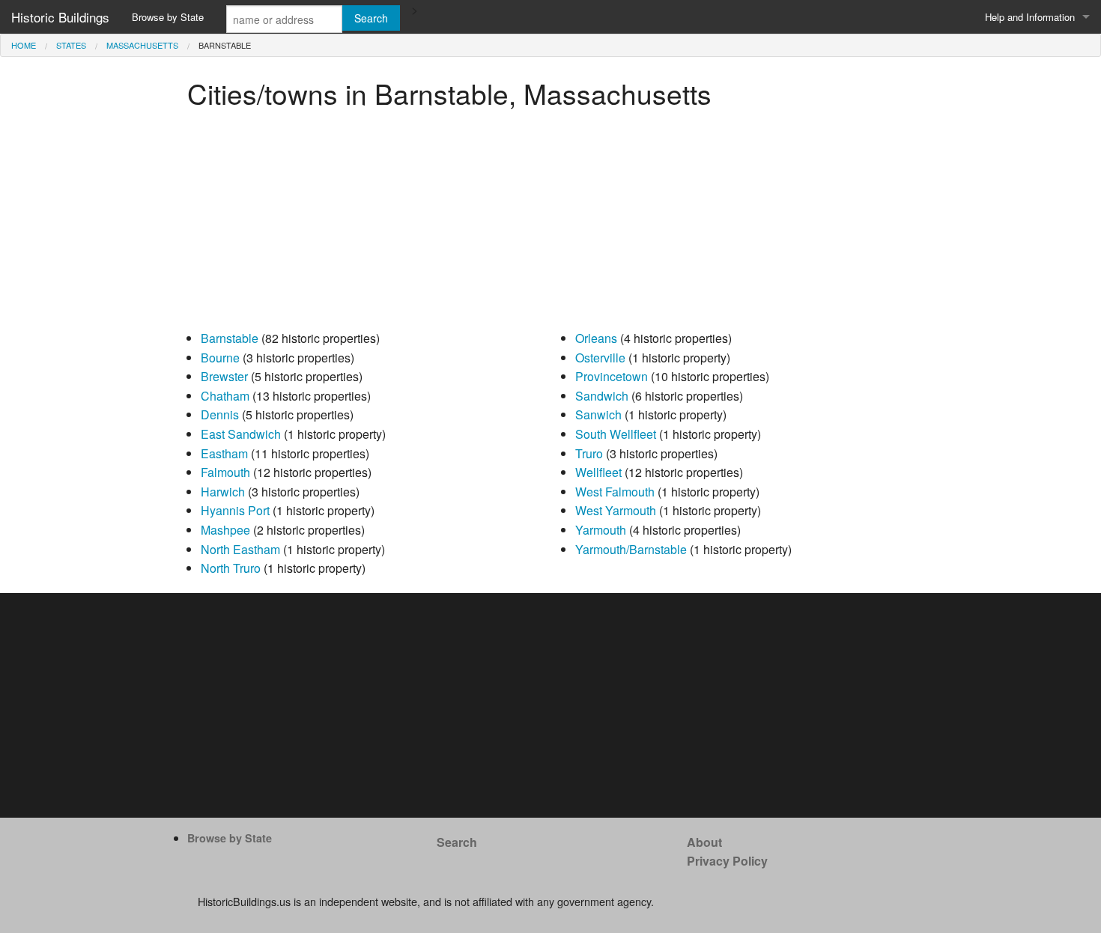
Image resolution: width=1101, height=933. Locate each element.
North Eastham (240, 549)
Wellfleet (598, 472)
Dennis (220, 414)
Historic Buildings (60, 16)
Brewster (224, 376)
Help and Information (1030, 17)
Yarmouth (600, 529)
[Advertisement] (550, 224)
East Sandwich (241, 434)
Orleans (596, 338)
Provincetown (611, 376)
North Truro (231, 568)
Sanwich (598, 414)
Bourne (220, 357)
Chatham (225, 395)
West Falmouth (615, 491)
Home (23, 45)
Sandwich (601, 395)
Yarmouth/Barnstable (631, 549)
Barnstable (229, 338)
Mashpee (225, 529)
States (71, 45)
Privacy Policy (727, 860)
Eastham (224, 453)
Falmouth (225, 472)
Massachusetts (142, 45)
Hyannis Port (235, 510)
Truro (589, 453)
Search (457, 842)
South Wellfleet (615, 434)
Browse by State (168, 17)
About (704, 842)
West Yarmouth (615, 510)
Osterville (600, 357)
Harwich (223, 491)
